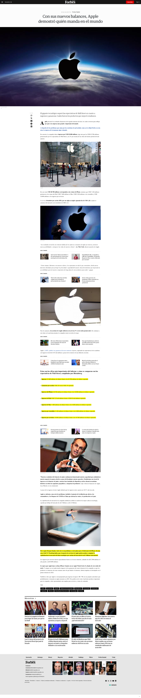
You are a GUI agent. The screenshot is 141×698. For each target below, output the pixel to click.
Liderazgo (40, 657)
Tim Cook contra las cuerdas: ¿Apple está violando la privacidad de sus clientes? (59, 279)
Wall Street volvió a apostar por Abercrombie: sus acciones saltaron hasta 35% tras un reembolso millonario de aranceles (105, 643)
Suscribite (130, 2)
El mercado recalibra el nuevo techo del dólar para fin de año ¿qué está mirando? (82, 618)
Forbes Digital (76, 12)
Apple (56, 588)
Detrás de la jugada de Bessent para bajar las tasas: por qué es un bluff (34, 618)
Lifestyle (71, 657)
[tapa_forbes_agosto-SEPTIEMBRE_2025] (111, 668)
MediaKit (27, 680)
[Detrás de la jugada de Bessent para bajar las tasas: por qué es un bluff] (35, 608)
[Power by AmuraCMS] (112, 685)
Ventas (81, 591)
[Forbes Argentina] (70, 2)
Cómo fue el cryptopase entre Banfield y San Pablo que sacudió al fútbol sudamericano (60, 362)
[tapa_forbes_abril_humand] (68, 668)
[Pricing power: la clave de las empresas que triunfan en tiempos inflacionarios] (44, 431)
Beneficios (78, 588)
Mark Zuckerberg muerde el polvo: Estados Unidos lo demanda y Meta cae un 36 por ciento (90, 363)
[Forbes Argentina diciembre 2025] (89, 668)
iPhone (51, 591)
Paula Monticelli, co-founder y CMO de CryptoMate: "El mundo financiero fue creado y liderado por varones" (91, 257)
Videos (91, 657)
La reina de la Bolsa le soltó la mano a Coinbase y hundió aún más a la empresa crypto (90, 431)
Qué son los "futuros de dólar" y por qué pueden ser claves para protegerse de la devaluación (59, 256)
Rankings (81, 657)
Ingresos (43, 591)
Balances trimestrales (67, 588)
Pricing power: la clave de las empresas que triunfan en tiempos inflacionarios (59, 431)
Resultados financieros (61, 591)
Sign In (138, 2)
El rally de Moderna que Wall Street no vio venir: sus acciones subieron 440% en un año (82, 641)
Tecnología (73, 591)
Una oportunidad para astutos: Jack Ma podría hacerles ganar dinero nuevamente (90, 342)
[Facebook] (31, 121)
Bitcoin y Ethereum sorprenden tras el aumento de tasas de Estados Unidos (59, 342)
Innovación (29, 657)
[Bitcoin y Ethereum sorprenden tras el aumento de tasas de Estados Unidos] (44, 343)
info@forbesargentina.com (34, 670)
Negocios (60, 657)
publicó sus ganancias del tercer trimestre (60, 350)
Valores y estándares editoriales (47, 680)
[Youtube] (113, 681)
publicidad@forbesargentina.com (36, 667)
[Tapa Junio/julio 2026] (57, 668)
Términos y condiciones (61, 680)
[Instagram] (110, 681)
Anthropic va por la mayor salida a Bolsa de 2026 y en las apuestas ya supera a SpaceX (58, 618)
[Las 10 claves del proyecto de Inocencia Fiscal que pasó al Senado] (35, 631)
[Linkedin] (31, 126)
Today (113, 657)
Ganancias (95, 588)
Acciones (49, 588)
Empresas (86, 588)
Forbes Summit (102, 657)
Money (50, 657)
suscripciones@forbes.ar (36, 674)
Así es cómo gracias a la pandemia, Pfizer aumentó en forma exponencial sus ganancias (90, 280)
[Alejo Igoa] (79, 668)
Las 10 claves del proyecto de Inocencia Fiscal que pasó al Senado (34, 641)
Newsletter (32, 680)
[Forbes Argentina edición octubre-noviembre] (100, 668)
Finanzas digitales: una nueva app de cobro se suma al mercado (105, 618)
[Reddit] (31, 123)
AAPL (46, 350)
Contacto (38, 680)
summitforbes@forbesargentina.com (36, 672)
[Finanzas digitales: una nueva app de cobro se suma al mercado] (105, 608)
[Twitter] (31, 118)
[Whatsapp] (31, 115)
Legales (68, 680)
